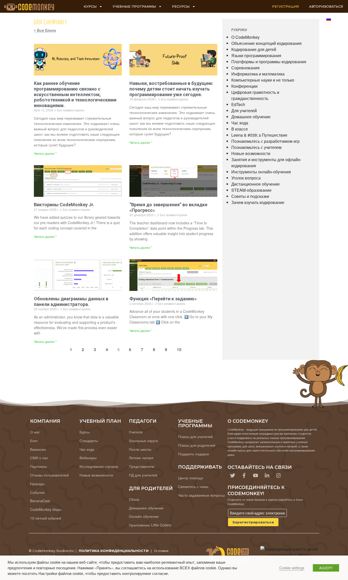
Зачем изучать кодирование (257, 202)
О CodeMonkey (245, 37)
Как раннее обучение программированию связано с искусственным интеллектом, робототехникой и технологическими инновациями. (75, 94)
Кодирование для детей (253, 49)
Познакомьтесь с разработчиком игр (265, 141)
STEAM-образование (251, 190)
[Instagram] (278, 475)
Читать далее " (45, 153)
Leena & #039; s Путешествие (259, 135)
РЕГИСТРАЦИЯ (285, 6)
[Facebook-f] (244, 475)
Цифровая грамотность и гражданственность (255, 95)
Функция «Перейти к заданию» (163, 298)
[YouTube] (255, 475)
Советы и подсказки (250, 196)
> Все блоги (45, 30)
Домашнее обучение (251, 117)
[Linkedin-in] (267, 475)
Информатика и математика (258, 74)
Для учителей (244, 110)
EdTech (238, 104)
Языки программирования (256, 55)
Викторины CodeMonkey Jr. (64, 204)
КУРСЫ (90, 6)
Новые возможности (250, 153)
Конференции (244, 86)
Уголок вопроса (246, 178)
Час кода (239, 123)
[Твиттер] (232, 475)
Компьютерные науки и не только (262, 80)
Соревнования (245, 68)
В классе (239, 129)
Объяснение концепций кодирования (266, 43)
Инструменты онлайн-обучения (261, 172)
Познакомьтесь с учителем (256, 147)
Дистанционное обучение (255, 184)
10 (180, 348)
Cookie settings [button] (291, 567)
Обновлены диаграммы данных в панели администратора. (71, 301)
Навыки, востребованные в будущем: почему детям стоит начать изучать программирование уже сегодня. (171, 89)
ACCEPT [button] (326, 567)
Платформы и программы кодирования (268, 62)
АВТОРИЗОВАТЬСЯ (326, 6)
